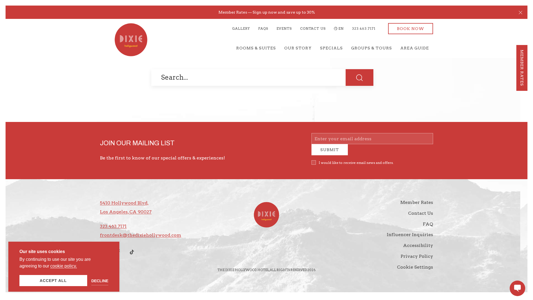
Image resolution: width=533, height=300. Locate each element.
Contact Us (313, 28)
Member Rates (416, 206)
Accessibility (418, 249)
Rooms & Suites (256, 48)
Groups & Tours (371, 48)
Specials (331, 48)
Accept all (53, 280)
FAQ (428, 228)
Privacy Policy (417, 260)
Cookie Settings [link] (415, 271)
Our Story (298, 48)
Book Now (410, 28)
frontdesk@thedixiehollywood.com (140, 239)
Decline (99, 281)
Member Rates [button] (522, 68)
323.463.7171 (364, 28)
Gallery (241, 28)
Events (284, 28)
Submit (329, 154)
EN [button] (341, 28)
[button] (520, 12)
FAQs (263, 28)
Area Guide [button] (414, 48)
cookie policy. (63, 266)
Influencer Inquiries (410, 238)
